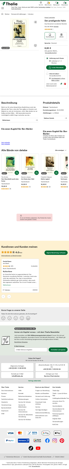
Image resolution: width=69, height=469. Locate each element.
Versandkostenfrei (51, 53)
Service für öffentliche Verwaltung (25, 416)
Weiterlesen (6, 120)
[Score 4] (22, 318)
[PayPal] (10, 440)
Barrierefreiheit (6, 408)
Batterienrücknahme (25, 396)
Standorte (4, 402)
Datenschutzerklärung (42, 413)
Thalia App (55, 390)
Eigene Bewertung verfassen (56, 253)
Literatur (31, 14)
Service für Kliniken (24, 419)
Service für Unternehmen (22, 411)
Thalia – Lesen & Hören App (59, 394)
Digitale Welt (56, 419)
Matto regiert (50, 172)
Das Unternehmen (7, 390)
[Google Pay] (45, 433)
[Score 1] (3, 318)
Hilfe (19, 390)
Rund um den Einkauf (42, 387)
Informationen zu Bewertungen (11, 255)
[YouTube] (38, 448)
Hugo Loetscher (50, 17)
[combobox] (47, 58)
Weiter (9, 296)
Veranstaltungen (57, 421)
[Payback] (24, 440)
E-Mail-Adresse (19, 346)
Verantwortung (6, 405)
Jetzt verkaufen (5, 142)
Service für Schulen (24, 402)
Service (20, 387)
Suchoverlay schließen (44, 7)
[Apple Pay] (57, 433)
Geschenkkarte (57, 406)
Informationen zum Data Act (41, 416)
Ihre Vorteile (56, 387)
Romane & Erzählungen (18, 14)
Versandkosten (36, 466)
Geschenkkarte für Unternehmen (58, 410)
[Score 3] (16, 318)
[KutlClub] (37, 440)
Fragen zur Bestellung (42, 390)
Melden (7, 290)
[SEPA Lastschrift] (32, 433)
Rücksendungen (23, 399)
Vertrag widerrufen (34, 381)
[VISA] (10, 433)
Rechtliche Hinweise (21, 342)
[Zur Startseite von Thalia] (10, 3)
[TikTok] (31, 448)
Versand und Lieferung (42, 396)
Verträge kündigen (41, 410)
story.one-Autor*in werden (58, 402)
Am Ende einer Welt (30, 172)
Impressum (4, 411)
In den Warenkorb (58, 67)
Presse (3, 396)
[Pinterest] (62, 440)
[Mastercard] (20, 433)
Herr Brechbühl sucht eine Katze (10, 172)
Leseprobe (35, 45)
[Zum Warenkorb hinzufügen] (17, 173)
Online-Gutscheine (41, 399)
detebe (56, 26)
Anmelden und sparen (58, 350)
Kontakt (20, 393)
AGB (2, 413)
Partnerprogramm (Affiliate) (58, 415)
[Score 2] (10, 318)
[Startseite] (2, 14)
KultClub (55, 424)
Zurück (3, 296)
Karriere (4, 393)
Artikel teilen (35, 22)
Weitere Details (49, 118)
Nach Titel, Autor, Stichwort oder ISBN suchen (24, 7)
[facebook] (47, 440)
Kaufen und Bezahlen (42, 393)
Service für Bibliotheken (22, 406)
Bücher (7, 14)
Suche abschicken (16, 9)
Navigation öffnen (2, 8)
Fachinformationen (7, 399)
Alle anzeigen (59, 150)
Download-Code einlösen (40, 403)
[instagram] (54, 440)
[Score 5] (28, 318)
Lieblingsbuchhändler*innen (60, 398)
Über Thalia (5, 387)
